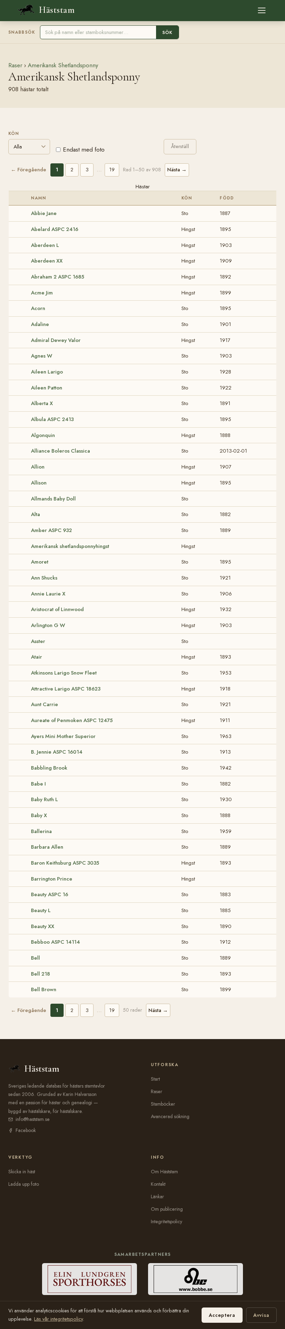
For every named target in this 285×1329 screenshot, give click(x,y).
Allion (37, 467)
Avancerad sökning (170, 1116)
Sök (167, 32)
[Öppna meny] (261, 10)
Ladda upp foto (23, 1184)
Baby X (39, 815)
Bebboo (55, 942)
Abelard (54, 229)
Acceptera (222, 1315)
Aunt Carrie (44, 704)
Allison (39, 483)
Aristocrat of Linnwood (57, 609)
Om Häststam (164, 1171)
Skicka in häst (21, 1171)
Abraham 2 (57, 277)
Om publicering (167, 1209)
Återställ (180, 146)
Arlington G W (48, 625)
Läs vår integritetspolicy (58, 1318)
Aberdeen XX (47, 261)
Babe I (38, 784)
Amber (51, 530)
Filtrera (134, 146)
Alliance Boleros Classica (60, 451)
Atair (36, 657)
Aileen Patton (46, 388)
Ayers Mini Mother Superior (63, 736)
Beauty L (41, 910)
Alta (35, 514)
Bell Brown (43, 989)
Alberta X (42, 403)
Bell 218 (40, 974)
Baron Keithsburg (65, 863)
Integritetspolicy (166, 1221)
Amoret (39, 562)
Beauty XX (42, 926)
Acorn (38, 308)
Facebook (26, 1130)
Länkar (157, 1196)
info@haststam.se (33, 1119)
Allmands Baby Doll (53, 499)
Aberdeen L (45, 245)
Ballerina (41, 831)
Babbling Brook (49, 768)
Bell (35, 958)
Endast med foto (84, 149)
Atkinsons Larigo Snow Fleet (64, 673)
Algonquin (43, 435)
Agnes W (41, 356)
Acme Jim (42, 293)
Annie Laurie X (48, 594)
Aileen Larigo (47, 372)
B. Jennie (56, 752)
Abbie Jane (44, 213)
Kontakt (158, 1184)
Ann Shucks (44, 578)
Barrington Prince (51, 879)
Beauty (49, 894)
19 (112, 169)
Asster (38, 641)
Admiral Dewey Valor (56, 340)
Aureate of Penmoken (72, 720)
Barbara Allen (47, 847)
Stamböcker (163, 1103)
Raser (15, 65)
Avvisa (261, 1315)
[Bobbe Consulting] (195, 1279)
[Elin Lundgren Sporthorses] (89, 1279)
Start (155, 1078)
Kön (13, 133)
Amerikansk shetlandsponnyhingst (70, 546)
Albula (52, 419)
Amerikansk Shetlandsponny (63, 65)
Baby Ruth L (44, 799)
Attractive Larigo (65, 689)
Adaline (40, 324)
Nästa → (177, 169)
